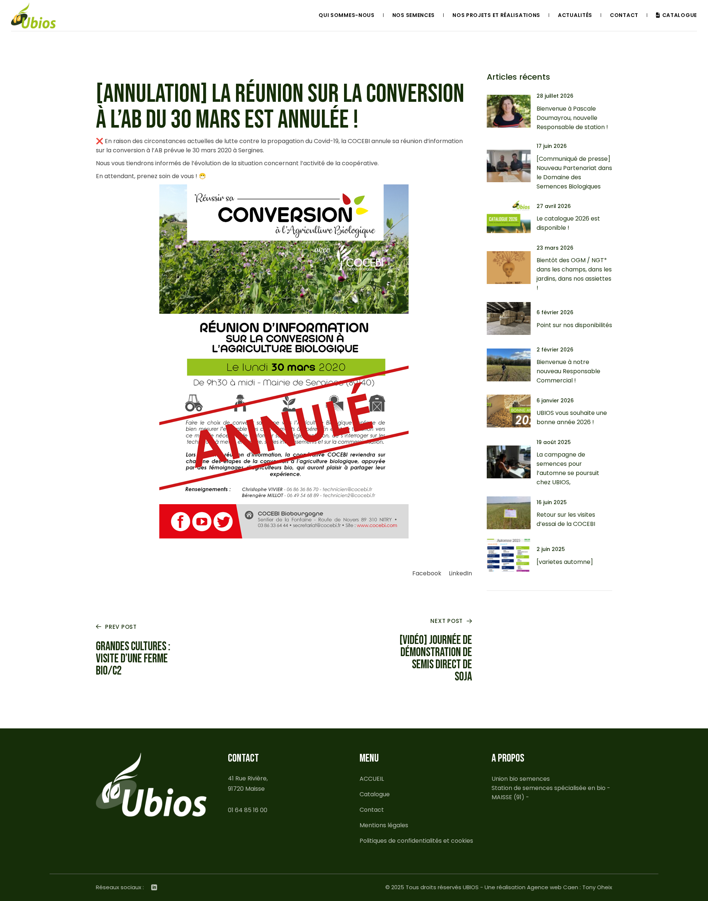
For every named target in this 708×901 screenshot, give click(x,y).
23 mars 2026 (555, 248)
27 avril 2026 (554, 206)
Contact (372, 809)
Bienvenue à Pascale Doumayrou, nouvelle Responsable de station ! (572, 117)
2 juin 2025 (551, 549)
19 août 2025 (554, 442)
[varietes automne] (565, 562)
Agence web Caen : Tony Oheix (569, 887)
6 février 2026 (555, 312)
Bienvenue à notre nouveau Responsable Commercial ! (568, 371)
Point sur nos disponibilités (574, 325)
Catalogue (375, 794)
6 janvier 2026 (555, 400)
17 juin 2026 (552, 146)
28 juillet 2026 (555, 96)
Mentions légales (384, 825)
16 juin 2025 (552, 502)
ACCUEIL (372, 778)
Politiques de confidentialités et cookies (416, 840)
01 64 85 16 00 (247, 810)
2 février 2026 (555, 349)
